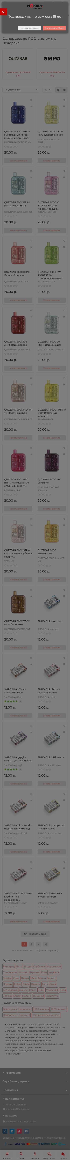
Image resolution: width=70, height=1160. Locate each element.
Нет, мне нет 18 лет (29, 28)
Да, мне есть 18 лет (54, 28)
